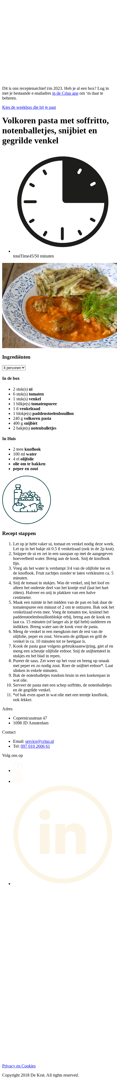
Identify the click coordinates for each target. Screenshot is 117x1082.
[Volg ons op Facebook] (18, 770)
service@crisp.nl (39, 741)
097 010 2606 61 (35, 746)
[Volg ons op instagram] (18, 781)
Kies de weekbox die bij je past (29, 107)
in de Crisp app (65, 93)
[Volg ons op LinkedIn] (64, 883)
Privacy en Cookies (19, 1066)
